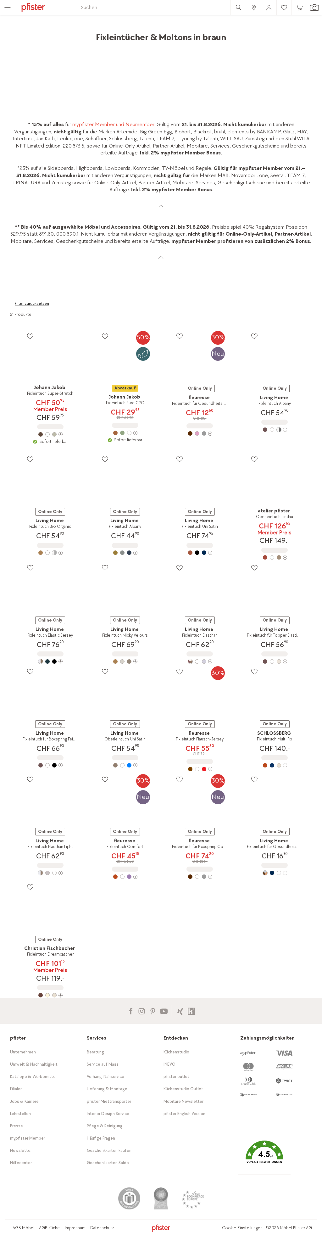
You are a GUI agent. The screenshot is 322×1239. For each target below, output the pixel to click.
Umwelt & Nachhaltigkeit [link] (34, 1064)
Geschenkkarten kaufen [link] (109, 1150)
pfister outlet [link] (176, 1076)
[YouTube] (163, 1010)
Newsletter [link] (21, 1150)
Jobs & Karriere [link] (24, 1101)
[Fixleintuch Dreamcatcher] (50, 995)
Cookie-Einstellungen (242, 1228)
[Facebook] (130, 1010)
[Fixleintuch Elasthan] (199, 661)
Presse (16, 1126)
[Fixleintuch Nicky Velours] (125, 661)
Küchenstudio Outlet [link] (183, 1088)
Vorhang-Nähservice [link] (105, 1076)
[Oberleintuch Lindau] (274, 557)
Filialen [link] (16, 1088)
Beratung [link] (95, 1052)
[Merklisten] (30, 336)
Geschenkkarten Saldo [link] (108, 1162)
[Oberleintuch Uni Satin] (125, 765)
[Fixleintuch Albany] (274, 429)
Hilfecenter (21, 1162)
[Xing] (180, 1010)
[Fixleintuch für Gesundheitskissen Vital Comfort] (199, 433)
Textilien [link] (96, 34)
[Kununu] (191, 1010)
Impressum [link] (75, 1228)
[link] (253, 7)
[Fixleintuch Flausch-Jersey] (199, 769)
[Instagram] (141, 1010)
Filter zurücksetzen (32, 303)
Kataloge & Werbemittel (33, 1076)
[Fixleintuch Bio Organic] (50, 552)
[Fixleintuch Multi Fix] (274, 765)
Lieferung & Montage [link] (107, 1088)
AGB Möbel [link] (23, 1228)
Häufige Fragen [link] (101, 1138)
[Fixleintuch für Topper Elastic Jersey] (274, 661)
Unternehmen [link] (23, 1052)
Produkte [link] (39, 34)
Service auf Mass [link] (103, 1064)
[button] (264, 1156)
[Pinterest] (152, 1010)
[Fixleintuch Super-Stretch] (50, 434)
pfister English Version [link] (184, 1113)
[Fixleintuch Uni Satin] (199, 552)
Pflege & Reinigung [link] (105, 1126)
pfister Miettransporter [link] (109, 1101)
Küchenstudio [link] (176, 1052)
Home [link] (16, 34)
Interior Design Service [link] (108, 1113)
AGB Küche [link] (49, 1228)
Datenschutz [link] (102, 1228)
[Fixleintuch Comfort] (125, 876)
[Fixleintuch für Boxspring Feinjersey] (50, 765)
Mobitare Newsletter (183, 1101)
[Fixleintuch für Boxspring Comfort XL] (199, 876)
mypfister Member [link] (27, 1138)
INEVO (169, 1064)
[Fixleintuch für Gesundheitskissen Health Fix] (274, 872)
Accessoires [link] (68, 34)
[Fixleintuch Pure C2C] (125, 432)
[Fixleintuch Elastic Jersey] (50, 661)
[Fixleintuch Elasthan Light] (50, 872)
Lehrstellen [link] (20, 1113)
